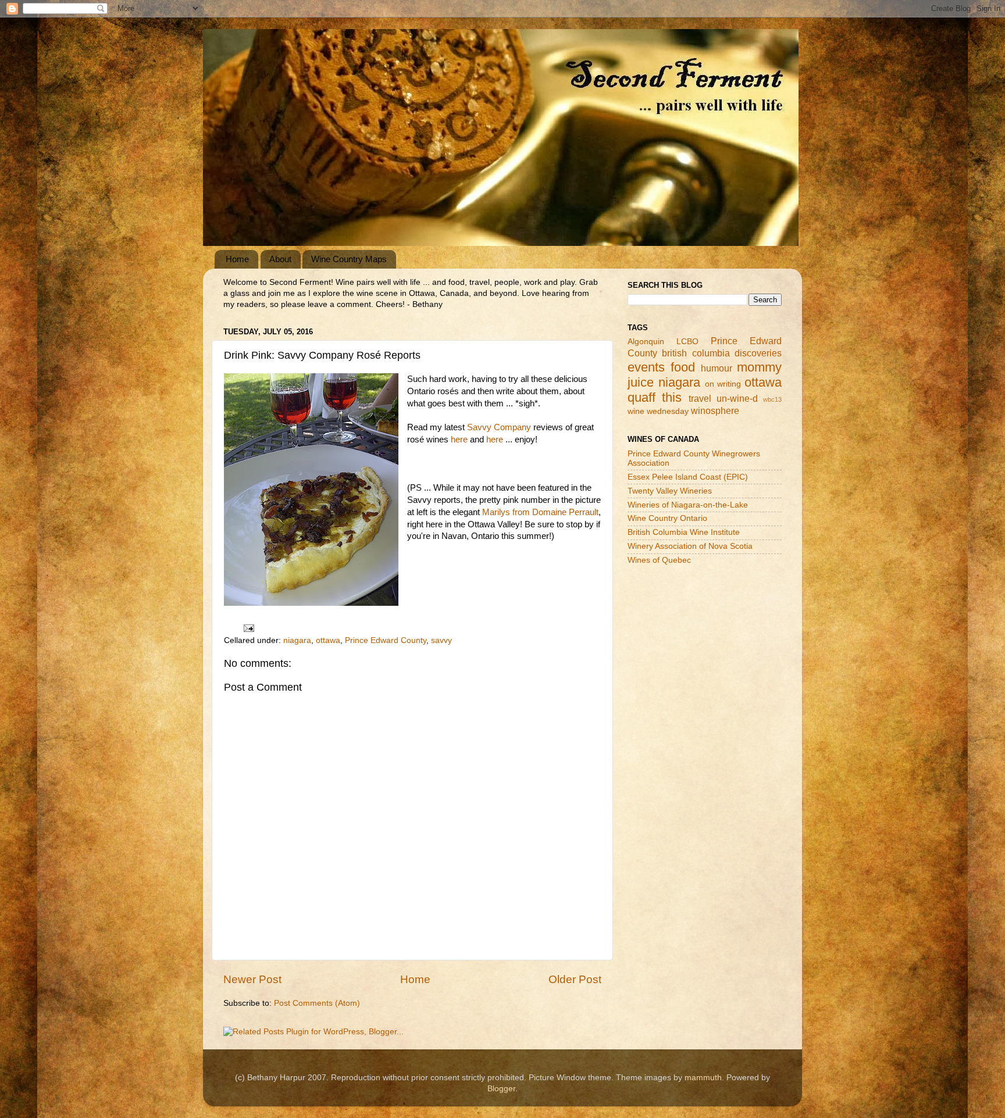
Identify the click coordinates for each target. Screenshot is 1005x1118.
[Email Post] (248, 628)
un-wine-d (737, 398)
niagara (297, 640)
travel (700, 398)
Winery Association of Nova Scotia (690, 546)
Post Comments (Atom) (317, 1003)
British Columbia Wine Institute (684, 532)
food (683, 367)
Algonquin (646, 341)
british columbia (695, 353)
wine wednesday (658, 411)
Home (237, 259)
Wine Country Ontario (667, 518)
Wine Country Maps (349, 259)
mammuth (703, 1077)
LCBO (687, 341)
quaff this (655, 397)
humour (716, 368)
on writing (723, 384)
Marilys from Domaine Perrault (540, 512)
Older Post (574, 979)
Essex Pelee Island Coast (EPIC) (688, 477)
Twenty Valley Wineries (670, 491)
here (459, 439)
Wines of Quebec (659, 560)
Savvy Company (499, 427)
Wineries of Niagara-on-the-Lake (688, 505)
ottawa (328, 640)
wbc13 (772, 399)
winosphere (715, 410)
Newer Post (252, 979)
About (280, 259)
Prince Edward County (385, 640)
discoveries (758, 353)
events (646, 367)
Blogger (501, 1088)
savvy (441, 640)
